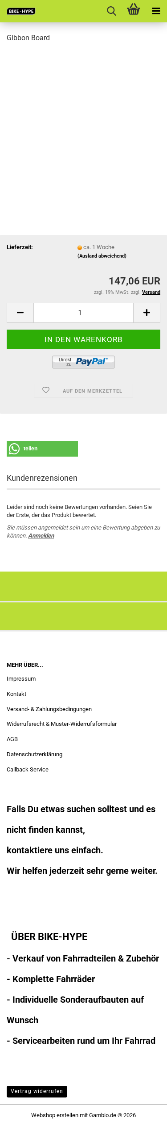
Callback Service (28, 769)
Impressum (21, 678)
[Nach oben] (142, 1113)
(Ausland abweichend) (101, 256)
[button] (20, 313)
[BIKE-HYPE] (18, 11)
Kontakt (16, 694)
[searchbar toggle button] (111, 11)
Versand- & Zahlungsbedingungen (49, 709)
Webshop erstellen (54, 1115)
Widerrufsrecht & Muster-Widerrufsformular (62, 723)
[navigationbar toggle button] (156, 11)
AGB (12, 739)
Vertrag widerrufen (37, 1091)
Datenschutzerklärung (34, 754)
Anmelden (41, 535)
